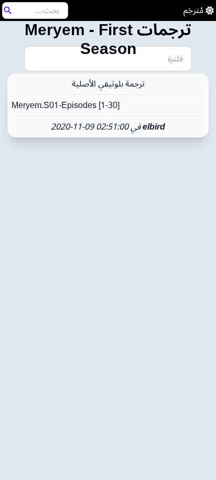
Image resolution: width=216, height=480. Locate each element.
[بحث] (8, 10)
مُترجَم (193, 10)
